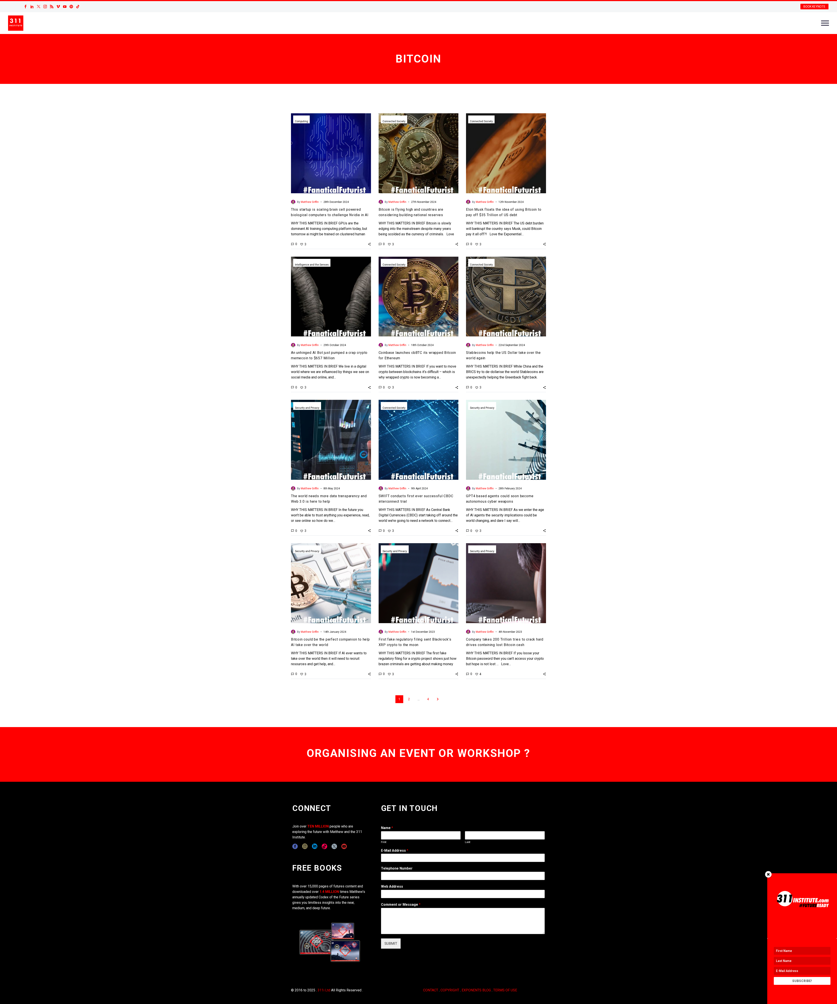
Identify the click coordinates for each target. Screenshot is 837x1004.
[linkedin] (314, 846)
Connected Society (394, 121)
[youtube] (344, 846)
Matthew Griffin (310, 202)
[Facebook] (25, 6)
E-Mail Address (394, 850)
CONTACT (430, 990)
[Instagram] (45, 6)
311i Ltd (324, 990)
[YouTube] (64, 6)
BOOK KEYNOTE (814, 6)
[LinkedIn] (32, 6)
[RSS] (51, 6)
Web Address (392, 886)
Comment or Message (400, 904)
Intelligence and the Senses (312, 264)
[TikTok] (78, 6)
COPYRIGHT (450, 990)
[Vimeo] (58, 6)
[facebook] (295, 846)
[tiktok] (324, 846)
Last (467, 842)
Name (387, 828)
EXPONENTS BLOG (476, 990)
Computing (301, 121)
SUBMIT (390, 943)
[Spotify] (71, 6)
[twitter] (334, 846)
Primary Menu (825, 23)
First (383, 842)
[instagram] (305, 846)
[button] (369, 244)
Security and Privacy (307, 407)
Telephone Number (397, 868)
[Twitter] (38, 6)
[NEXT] (438, 699)
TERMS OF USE (505, 990)
